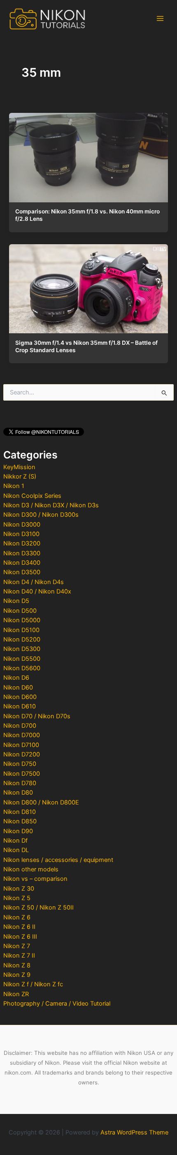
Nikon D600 (20, 697)
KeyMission (19, 467)
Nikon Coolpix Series (32, 496)
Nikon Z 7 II (19, 955)
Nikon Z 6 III (20, 936)
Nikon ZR (16, 994)
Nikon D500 (20, 610)
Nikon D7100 (21, 745)
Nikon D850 (20, 821)
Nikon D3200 (21, 543)
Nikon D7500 (21, 773)
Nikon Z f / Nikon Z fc (33, 984)
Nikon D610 (19, 706)
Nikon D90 (18, 831)
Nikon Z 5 (16, 898)
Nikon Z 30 (18, 888)
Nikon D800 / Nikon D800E (41, 802)
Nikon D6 (16, 677)
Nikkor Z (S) (19, 476)
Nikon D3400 (21, 562)
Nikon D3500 (21, 572)
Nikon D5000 (21, 620)
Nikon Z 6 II (19, 926)
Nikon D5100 (21, 630)
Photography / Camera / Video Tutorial (56, 1003)
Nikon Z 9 (16, 975)
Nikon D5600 (21, 668)
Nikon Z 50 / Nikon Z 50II (38, 907)
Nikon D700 (19, 725)
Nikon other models (30, 869)
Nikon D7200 (21, 754)
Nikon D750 (19, 764)
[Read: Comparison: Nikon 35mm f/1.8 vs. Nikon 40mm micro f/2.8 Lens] (88, 155)
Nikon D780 (19, 783)
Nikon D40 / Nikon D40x (37, 591)
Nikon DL (16, 850)
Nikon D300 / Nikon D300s (41, 514)
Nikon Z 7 (16, 946)
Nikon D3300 (21, 553)
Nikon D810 (19, 812)
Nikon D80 (18, 792)
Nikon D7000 (21, 735)
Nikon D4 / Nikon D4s (33, 582)
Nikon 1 (13, 486)
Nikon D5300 (21, 649)
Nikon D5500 (21, 658)
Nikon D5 (16, 601)
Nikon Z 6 (16, 917)
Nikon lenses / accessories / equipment (58, 860)
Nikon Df (15, 840)
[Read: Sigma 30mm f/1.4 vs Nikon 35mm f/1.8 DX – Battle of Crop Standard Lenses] (88, 287)
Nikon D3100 (21, 534)
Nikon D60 (18, 687)
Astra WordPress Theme (134, 1132)
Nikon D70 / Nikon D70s (36, 716)
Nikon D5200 (21, 639)
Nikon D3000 (21, 524)
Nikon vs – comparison (35, 878)
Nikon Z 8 (16, 965)
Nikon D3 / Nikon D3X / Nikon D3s (51, 505)
